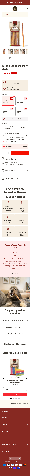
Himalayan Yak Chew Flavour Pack (15, 382)
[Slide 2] (15, 273)
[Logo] (15, 8)
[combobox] (15, 14)
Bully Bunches (12, 461)
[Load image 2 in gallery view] (10, 51)
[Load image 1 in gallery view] (4, 51)
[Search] (3, 14)
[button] (27, 9)
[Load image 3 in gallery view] (16, 51)
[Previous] (3, 378)
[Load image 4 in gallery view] (22, 51)
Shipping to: (14, 459)
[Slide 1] (12, 273)
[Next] (26, 378)
